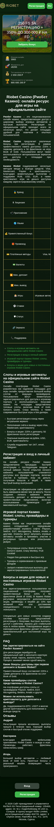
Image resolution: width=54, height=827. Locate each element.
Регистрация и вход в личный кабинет (27, 355)
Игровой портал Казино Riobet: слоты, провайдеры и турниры (27, 360)
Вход (27, 786)
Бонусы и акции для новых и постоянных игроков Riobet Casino (28, 366)
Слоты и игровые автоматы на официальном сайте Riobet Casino (25, 349)
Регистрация (36, 6)
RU (49, 6)
